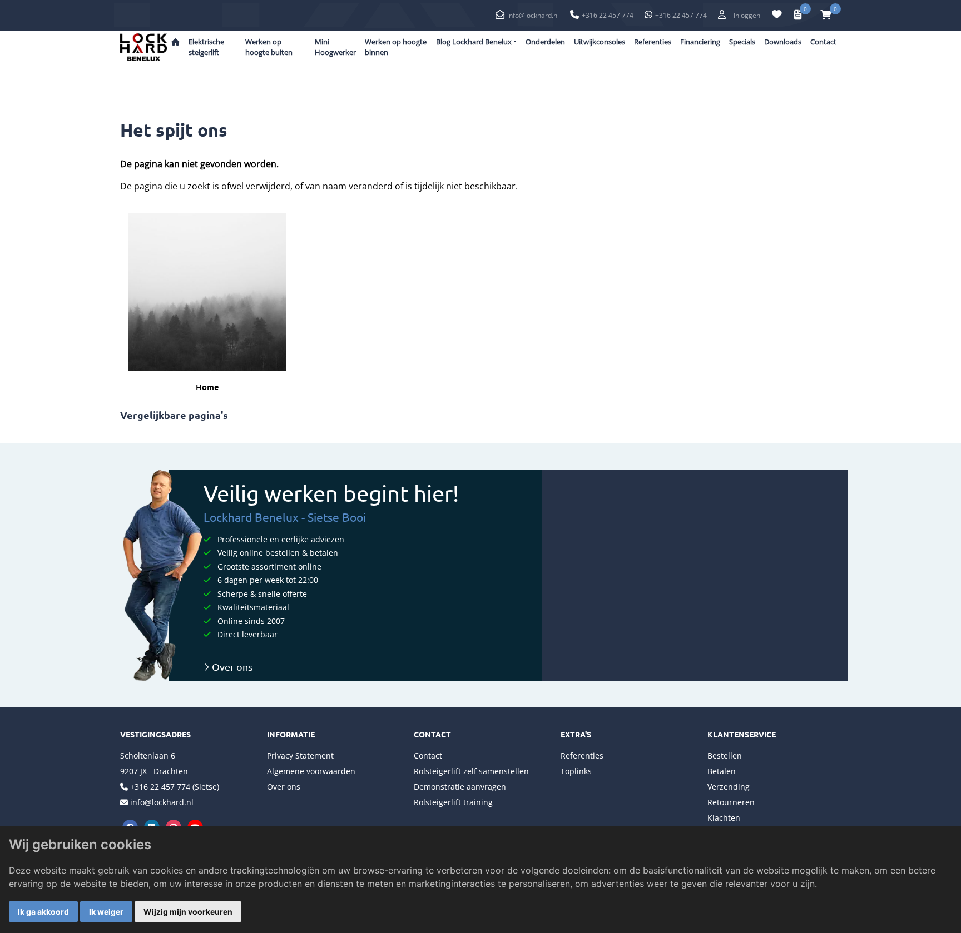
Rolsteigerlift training (453, 802)
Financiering (700, 42)
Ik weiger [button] (106, 911)
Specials (742, 42)
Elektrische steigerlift (206, 47)
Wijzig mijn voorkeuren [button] (187, 911)
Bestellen (724, 755)
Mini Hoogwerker (335, 47)
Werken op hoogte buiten (269, 47)
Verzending (728, 786)
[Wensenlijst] (777, 14)
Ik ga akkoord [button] (43, 911)
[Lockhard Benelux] (143, 47)
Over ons (231, 666)
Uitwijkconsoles (599, 42)
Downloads (782, 42)
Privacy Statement (300, 755)
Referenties (652, 42)
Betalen (721, 771)
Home (207, 386)
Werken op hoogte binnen (396, 47)
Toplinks (576, 771)
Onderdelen (545, 42)
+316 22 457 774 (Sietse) (174, 786)
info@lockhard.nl (533, 15)
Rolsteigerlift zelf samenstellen (471, 771)
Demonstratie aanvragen (460, 786)
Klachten (723, 817)
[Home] (207, 292)
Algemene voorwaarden (311, 771)
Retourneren (731, 802)
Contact (823, 42)
